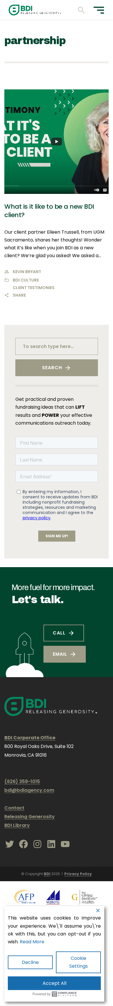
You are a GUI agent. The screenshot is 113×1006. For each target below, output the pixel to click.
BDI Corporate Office (29, 737)
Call (59, 633)
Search (52, 367)
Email (60, 654)
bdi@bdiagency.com (29, 790)
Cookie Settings (78, 962)
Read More (32, 941)
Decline (30, 962)
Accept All (54, 983)
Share (19, 295)
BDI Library (17, 825)
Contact (14, 808)
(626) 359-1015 (22, 781)
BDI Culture (26, 280)
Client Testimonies (33, 288)
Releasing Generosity (29, 816)
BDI (47, 873)
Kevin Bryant (27, 272)
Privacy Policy (78, 873)
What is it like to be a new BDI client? (49, 210)
